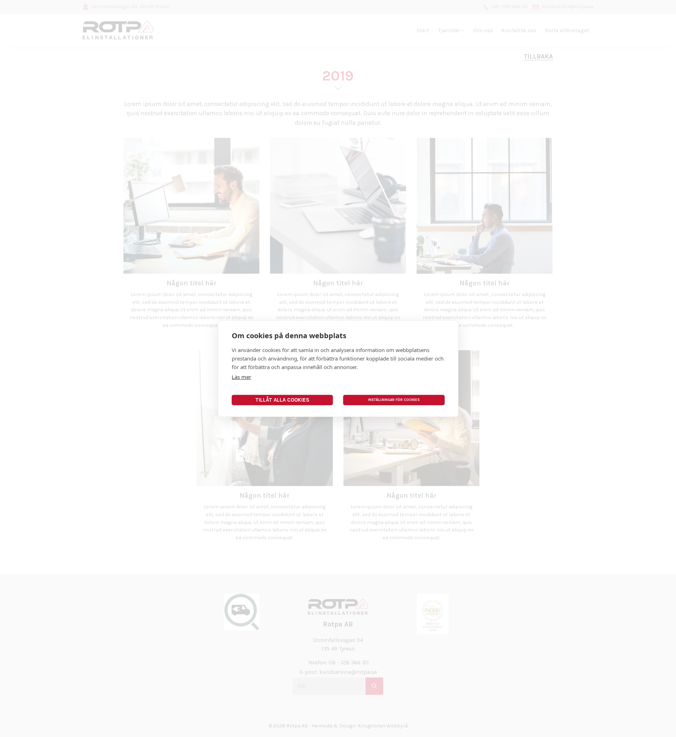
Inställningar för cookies (394, 400)
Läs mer (241, 376)
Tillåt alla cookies (282, 400)
